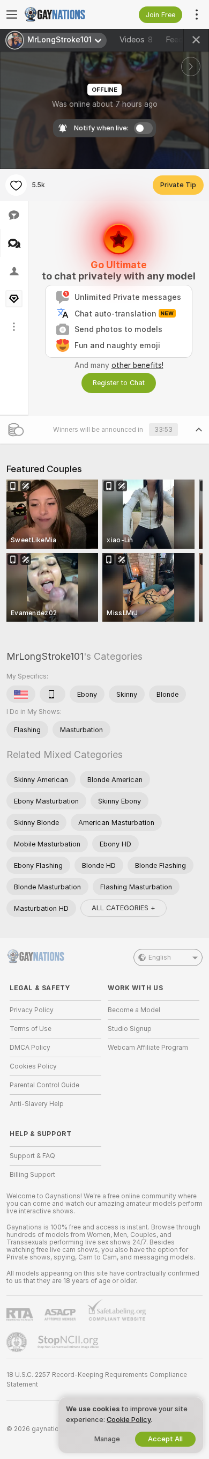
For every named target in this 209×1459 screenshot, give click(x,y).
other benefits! (137, 365)
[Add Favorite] (16, 185)
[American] (20, 694)
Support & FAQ (32, 1156)
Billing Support (32, 1174)
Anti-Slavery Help (37, 1104)
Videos (136, 40)
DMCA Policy (30, 1047)
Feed (174, 40)
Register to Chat (119, 383)
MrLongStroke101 (45, 656)
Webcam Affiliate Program (148, 1047)
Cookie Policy (129, 1420)
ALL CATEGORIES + (123, 908)
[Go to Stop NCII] (69, 1342)
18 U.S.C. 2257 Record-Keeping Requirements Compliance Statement (96, 1379)
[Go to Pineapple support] (17, 1342)
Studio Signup (130, 1029)
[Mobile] (52, 694)
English (159, 957)
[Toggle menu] (12, 14)
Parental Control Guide (44, 1085)
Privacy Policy (32, 1010)
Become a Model (134, 1010)
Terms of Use (30, 1029)
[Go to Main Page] (64, 14)
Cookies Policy (33, 1066)
